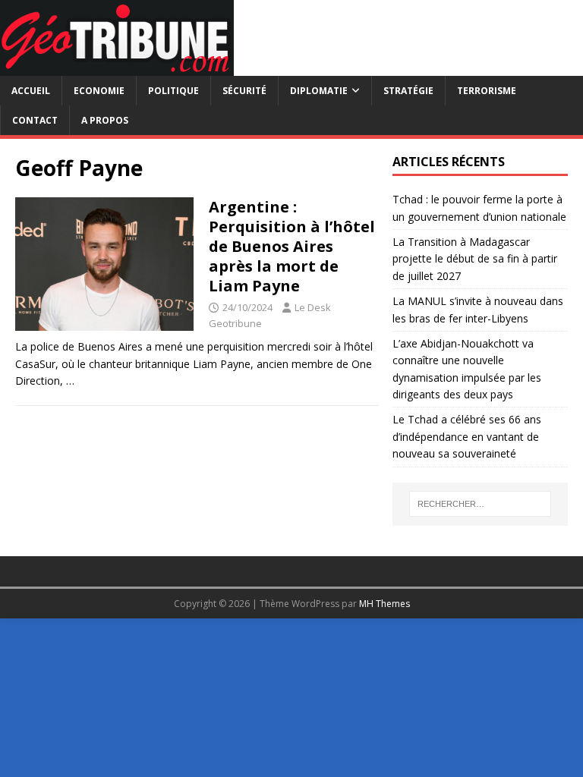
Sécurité (244, 90)
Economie (99, 90)
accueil (30, 90)
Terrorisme (486, 90)
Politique (173, 90)
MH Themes (384, 603)
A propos (104, 120)
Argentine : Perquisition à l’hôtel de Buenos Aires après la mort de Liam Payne (292, 246)
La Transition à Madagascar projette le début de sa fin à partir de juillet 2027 (474, 258)
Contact (35, 120)
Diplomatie (319, 90)
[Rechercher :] (480, 504)
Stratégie (408, 90)
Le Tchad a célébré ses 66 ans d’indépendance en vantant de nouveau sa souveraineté (466, 436)
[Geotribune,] (117, 67)
